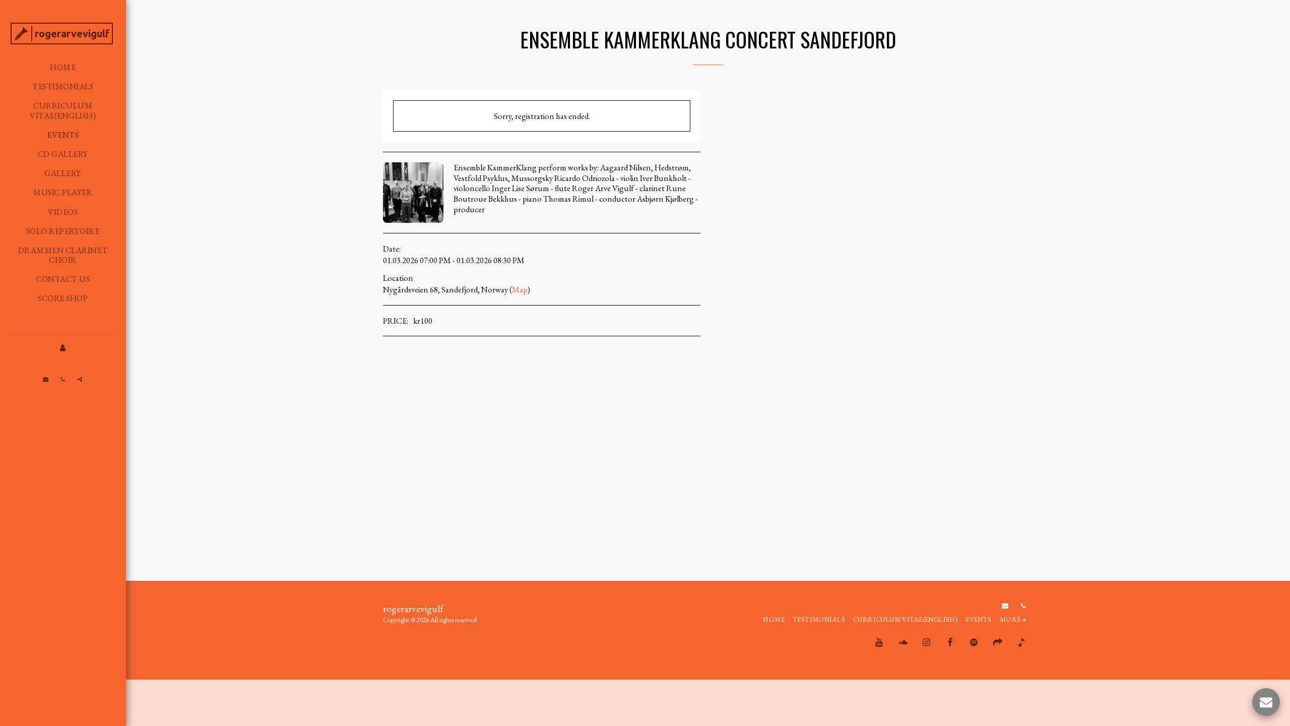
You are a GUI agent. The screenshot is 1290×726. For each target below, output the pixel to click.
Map (520, 289)
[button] (45, 379)
